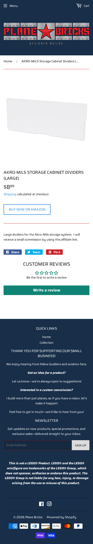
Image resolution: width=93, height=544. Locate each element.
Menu (14, 5)
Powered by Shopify (61, 517)
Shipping (10, 194)
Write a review (46, 290)
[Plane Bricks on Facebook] (41, 504)
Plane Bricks (33, 517)
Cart (86, 5)
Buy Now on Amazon (27, 209)
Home (8, 61)
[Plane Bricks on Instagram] (49, 504)
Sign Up (80, 445)
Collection (46, 342)
